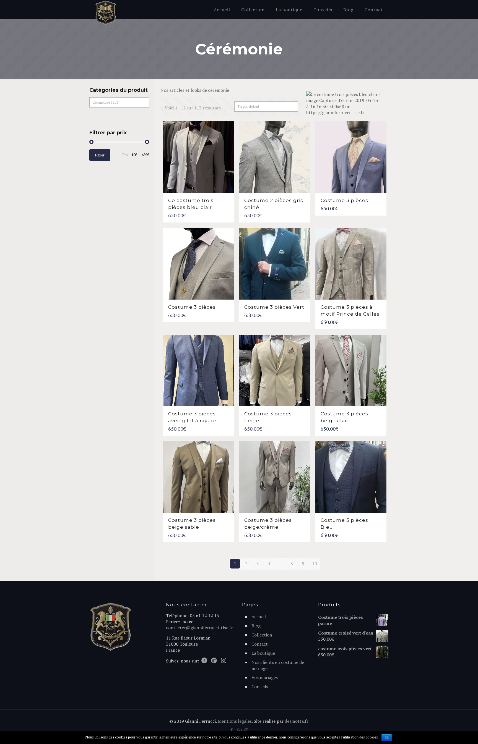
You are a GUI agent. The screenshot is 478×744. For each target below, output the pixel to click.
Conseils (259, 686)
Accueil (258, 617)
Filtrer (100, 155)
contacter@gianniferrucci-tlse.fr (199, 628)
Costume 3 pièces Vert (274, 307)
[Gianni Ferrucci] (105, 12)
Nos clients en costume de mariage (277, 665)
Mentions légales (235, 721)
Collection (261, 635)
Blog (256, 626)
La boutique (263, 653)
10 (314, 563)
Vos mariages (264, 677)
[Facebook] (231, 730)
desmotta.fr (296, 721)
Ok (387, 738)
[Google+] (239, 730)
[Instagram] (246, 730)
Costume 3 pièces (344, 200)
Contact (259, 644)
